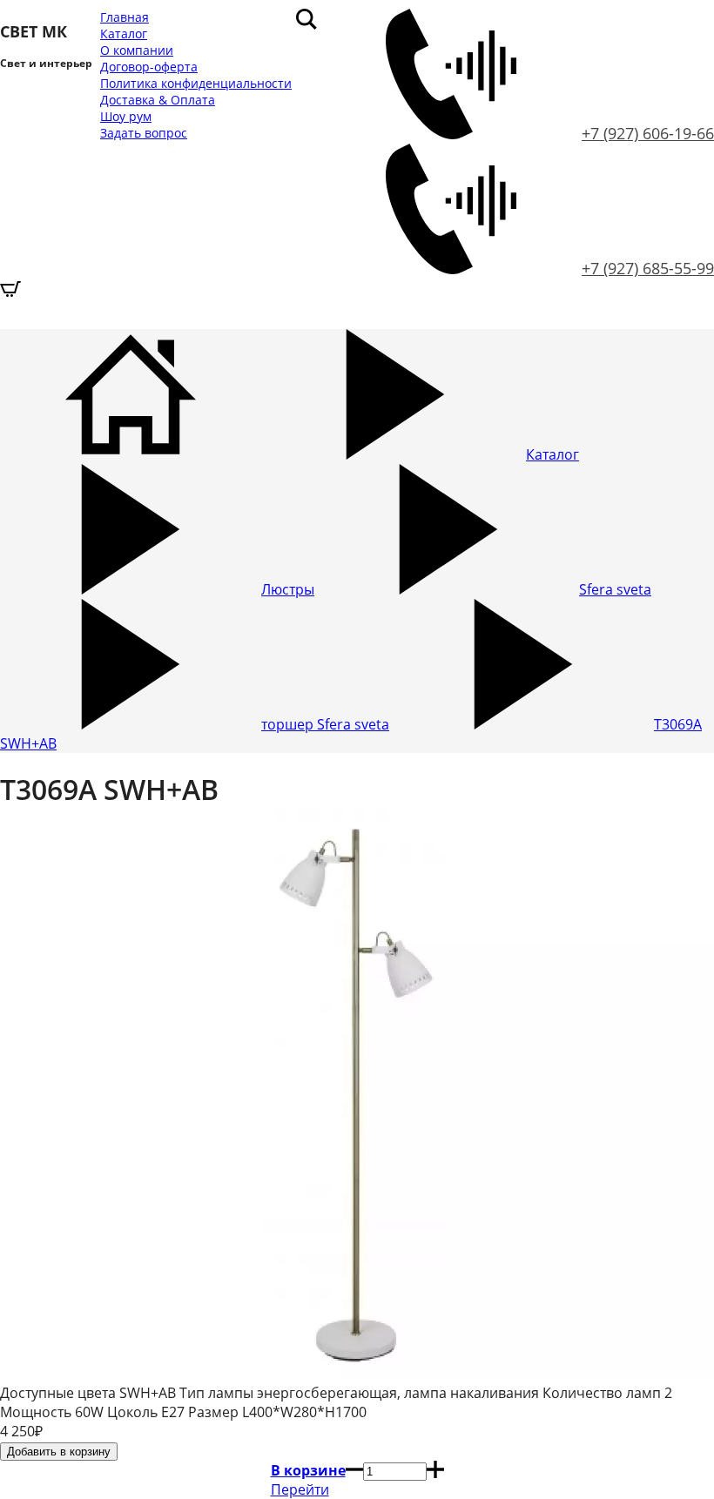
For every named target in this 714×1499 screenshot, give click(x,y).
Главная (124, 17)
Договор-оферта (149, 66)
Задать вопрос (143, 132)
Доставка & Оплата (157, 99)
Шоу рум (126, 116)
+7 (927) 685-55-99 (648, 268)
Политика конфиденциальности (196, 83)
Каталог (123, 33)
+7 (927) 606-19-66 (648, 133)
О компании (136, 50)
